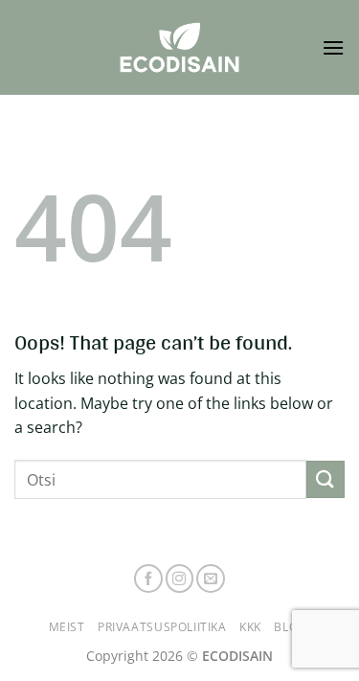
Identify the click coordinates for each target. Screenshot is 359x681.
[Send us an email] (210, 578)
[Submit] (325, 479)
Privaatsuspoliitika (162, 627)
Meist (67, 627)
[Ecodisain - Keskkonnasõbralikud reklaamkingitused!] (180, 47)
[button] (333, 47)
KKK (250, 627)
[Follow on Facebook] (148, 578)
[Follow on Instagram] (180, 578)
